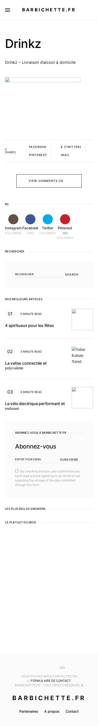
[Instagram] (34, 667)
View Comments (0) (46, 181)
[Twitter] (49, 667)
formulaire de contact (51, 681)
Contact (72, 711)
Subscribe (69, 459)
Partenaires (28, 711)
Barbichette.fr (49, 9)
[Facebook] (41, 667)
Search (71, 274)
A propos (52, 711)
